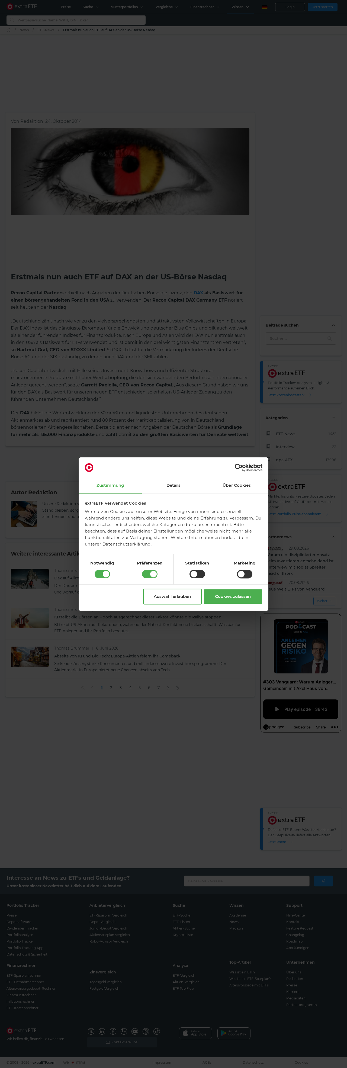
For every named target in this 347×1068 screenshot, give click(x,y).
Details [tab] (173, 485)
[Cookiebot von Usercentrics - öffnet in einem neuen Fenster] (238, 467)
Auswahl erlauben (172, 596)
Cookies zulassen (233, 596)
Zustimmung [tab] (110, 485)
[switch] (150, 574)
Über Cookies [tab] (237, 485)
